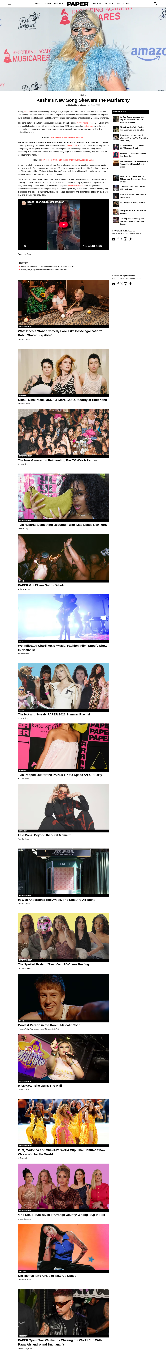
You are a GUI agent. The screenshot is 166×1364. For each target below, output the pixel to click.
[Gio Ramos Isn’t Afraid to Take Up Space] (63, 1247)
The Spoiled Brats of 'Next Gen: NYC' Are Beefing (53, 964)
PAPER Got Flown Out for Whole (41, 585)
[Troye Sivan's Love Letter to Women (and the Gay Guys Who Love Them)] (116, 137)
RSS (127, 234)
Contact (121, 234)
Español (127, 4)
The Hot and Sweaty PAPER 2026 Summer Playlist (54, 714)
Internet (109, 4)
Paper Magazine (26, 1349)
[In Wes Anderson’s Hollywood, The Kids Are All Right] (63, 871)
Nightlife (97, 4)
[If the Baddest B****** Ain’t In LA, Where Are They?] (116, 147)
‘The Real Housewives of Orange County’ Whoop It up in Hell (61, 1214)
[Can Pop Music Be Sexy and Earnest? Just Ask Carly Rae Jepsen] (116, 220)
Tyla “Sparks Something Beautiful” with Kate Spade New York (62, 524)
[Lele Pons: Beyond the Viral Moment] (63, 807)
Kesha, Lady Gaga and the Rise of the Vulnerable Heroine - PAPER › (47, 266)
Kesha (27, 112)
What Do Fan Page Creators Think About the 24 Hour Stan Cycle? (133, 179)
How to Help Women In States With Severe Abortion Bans (67, 160)
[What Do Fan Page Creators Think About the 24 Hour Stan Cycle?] (116, 178)
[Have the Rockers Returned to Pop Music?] (116, 196)
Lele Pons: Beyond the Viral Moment (44, 835)
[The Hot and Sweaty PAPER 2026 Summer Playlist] (63, 686)
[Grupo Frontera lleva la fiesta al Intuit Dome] (116, 188)
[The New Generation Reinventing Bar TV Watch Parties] (63, 432)
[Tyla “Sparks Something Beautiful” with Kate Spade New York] (63, 496)
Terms (138, 234)
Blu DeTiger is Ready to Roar (132, 202)
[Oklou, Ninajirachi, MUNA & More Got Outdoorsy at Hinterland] (63, 371)
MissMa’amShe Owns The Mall (40, 1085)
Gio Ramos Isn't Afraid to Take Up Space (47, 1275)
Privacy (132, 234)
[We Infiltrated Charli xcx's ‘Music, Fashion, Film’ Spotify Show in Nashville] (63, 617)
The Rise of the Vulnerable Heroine (67, 137)
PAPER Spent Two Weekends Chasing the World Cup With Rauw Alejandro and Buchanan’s (60, 1342)
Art (118, 4)
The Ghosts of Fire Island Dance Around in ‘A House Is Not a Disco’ (134, 164)
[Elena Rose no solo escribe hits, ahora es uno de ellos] (116, 129)
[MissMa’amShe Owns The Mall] (63, 1057)
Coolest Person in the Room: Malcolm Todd (49, 1025)
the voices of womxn (76, 186)
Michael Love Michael (77, 105)
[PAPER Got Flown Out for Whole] (63, 557)
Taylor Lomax (25, 339)
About (114, 234)
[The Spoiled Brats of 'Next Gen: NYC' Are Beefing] (63, 936)
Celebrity (58, 4)
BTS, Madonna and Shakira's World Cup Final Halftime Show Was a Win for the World (61, 1152)
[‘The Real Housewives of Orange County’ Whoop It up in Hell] (63, 1186)
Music (37, 4)
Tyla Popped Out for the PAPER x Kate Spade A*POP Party (60, 775)
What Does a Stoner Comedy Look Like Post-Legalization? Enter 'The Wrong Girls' (60, 333)
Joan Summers (25, 968)
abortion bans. (71, 146)
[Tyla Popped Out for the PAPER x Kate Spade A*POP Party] (63, 746)
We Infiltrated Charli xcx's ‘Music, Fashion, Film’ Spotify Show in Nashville (62, 648)
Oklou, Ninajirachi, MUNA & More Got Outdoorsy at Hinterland (62, 400)
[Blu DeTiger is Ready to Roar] (116, 204)
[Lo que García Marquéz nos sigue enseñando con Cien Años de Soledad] (116, 119)
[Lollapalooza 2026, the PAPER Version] (116, 212)
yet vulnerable (83, 123)
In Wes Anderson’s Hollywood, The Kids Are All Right (56, 899)
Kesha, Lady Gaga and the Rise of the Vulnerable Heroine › (44, 270)
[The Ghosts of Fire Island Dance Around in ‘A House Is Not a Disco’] (116, 163)
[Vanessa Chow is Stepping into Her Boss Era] (116, 155)
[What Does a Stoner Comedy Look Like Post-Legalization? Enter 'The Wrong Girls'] (63, 302)
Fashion (47, 4)
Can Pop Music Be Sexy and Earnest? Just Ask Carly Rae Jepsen (132, 221)
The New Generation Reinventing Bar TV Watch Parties (57, 460)
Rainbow (89, 126)
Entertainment (25, 327)
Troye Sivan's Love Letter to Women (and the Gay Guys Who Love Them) (134, 138)
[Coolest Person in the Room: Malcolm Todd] (63, 997)
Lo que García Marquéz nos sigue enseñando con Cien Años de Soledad (132, 120)
